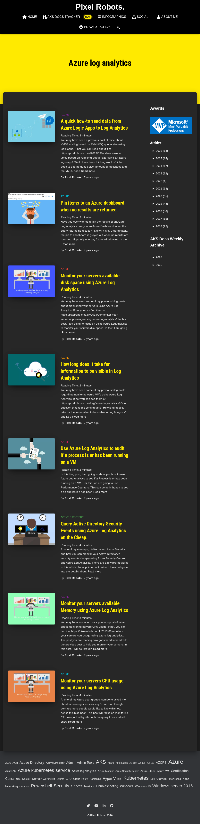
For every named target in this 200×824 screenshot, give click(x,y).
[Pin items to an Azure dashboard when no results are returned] (31, 208)
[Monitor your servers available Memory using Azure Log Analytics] (31, 609)
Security (61, 785)
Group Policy (80, 779)
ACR (15, 763)
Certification (179, 771)
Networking (11, 786)
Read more (88, 170)
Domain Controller (43, 778)
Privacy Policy (97, 27)
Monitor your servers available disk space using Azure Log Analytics (90, 282)
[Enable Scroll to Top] (191, 816)
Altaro (111, 763)
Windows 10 (143, 786)
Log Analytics (158, 778)
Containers (13, 778)
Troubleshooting (107, 786)
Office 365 (24, 786)
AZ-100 (133, 763)
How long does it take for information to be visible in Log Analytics (91, 371)
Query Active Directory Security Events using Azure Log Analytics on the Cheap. (93, 530)
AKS (101, 762)
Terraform (89, 786)
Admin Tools (85, 762)
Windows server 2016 (172, 785)
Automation (122, 763)
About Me (169, 16)
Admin (70, 762)
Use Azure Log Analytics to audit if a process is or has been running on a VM (94, 455)
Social (143, 16)
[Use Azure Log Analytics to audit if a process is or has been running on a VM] (31, 454)
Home (32, 16)
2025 (159, 264)
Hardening (95, 778)
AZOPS (161, 762)
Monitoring (175, 778)
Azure (65, 114)
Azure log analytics (84, 771)
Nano (186, 778)
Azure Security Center (127, 771)
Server (76, 786)
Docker (26, 778)
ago (91, 177)
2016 (8, 762)
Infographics (114, 16)
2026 (159, 257)
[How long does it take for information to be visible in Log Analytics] (31, 369)
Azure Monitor (106, 771)
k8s (119, 778)
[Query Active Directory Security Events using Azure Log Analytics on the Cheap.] (31, 529)
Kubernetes (136, 778)
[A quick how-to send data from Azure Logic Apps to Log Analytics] (31, 126)
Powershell (41, 785)
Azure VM (163, 771)
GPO (68, 779)
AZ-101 (141, 763)
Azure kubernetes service (44, 770)
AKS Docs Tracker (64, 16)
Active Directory (72, 517)
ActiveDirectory (55, 762)
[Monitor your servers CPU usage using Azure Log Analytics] (31, 686)
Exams (60, 779)
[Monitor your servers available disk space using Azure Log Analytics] (31, 281)
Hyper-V (109, 779)
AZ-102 (150, 763)
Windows (126, 786)
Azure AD (10, 771)
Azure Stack (147, 771)
